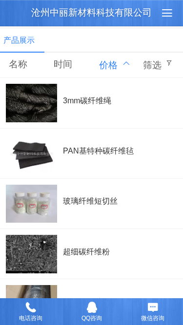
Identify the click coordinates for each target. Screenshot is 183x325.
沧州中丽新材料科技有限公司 (91, 12)
